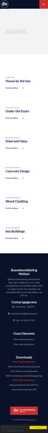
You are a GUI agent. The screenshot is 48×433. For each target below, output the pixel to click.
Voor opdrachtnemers (24, 339)
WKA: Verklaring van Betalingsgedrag (24, 375)
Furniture (10, 77)
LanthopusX (31, 420)
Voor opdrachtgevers (24, 344)
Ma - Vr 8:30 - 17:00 (25, 320)
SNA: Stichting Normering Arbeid (24, 366)
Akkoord (38, 427)
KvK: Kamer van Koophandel (24, 371)
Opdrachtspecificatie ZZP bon (24, 385)
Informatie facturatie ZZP (24, 389)
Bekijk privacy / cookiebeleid (16, 430)
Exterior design (13, 138)
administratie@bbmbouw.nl (24, 313)
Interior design (13, 107)
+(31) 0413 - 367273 (24, 306)
